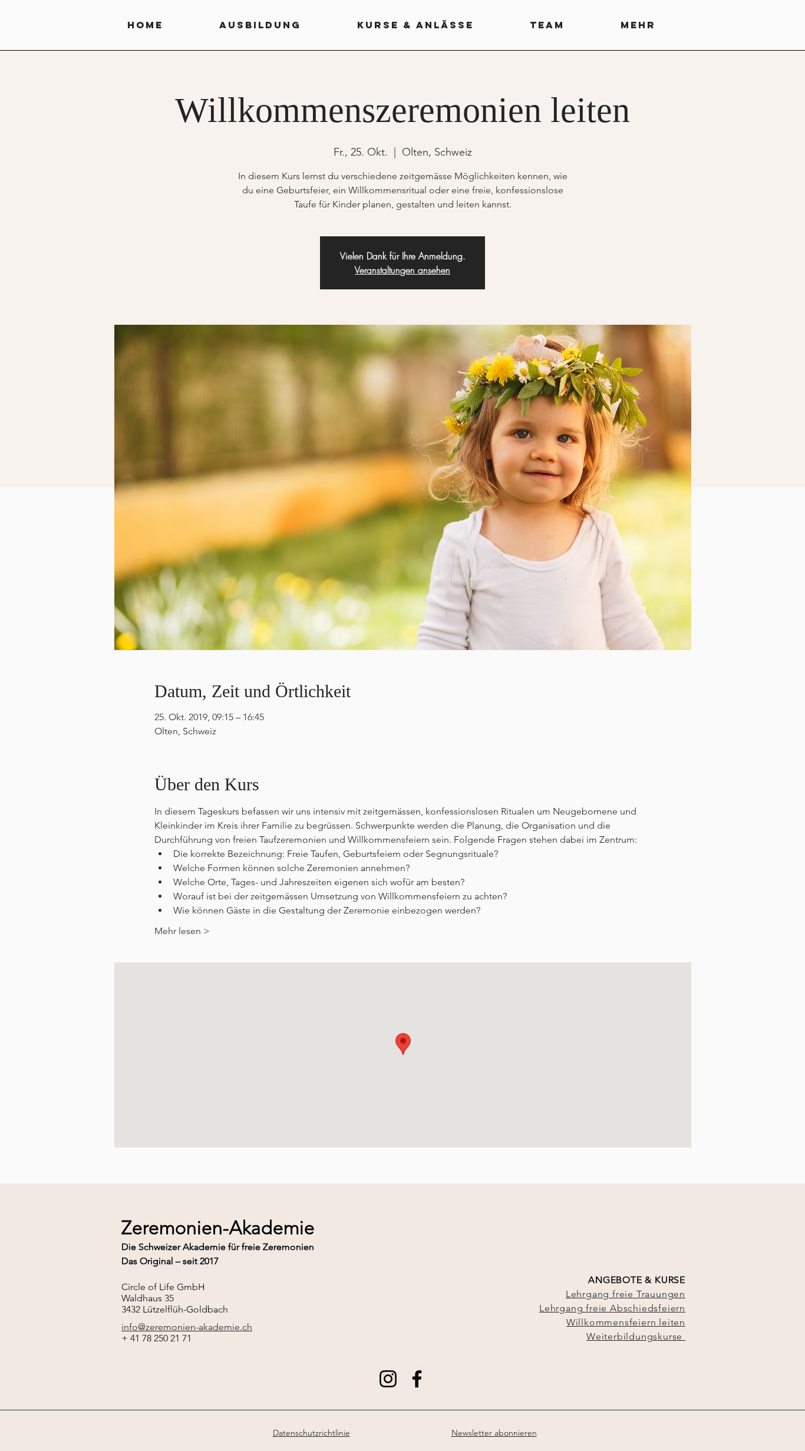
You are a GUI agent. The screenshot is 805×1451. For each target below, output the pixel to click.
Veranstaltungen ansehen (402, 269)
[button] (282, 25)
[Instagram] (388, 1378)
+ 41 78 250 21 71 (156, 1338)
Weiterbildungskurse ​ (635, 1336)
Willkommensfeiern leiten (625, 1322)
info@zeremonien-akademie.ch (186, 1327)
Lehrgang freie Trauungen (625, 1294)
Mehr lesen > (182, 930)
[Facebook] (416, 1378)
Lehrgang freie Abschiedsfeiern (612, 1308)
